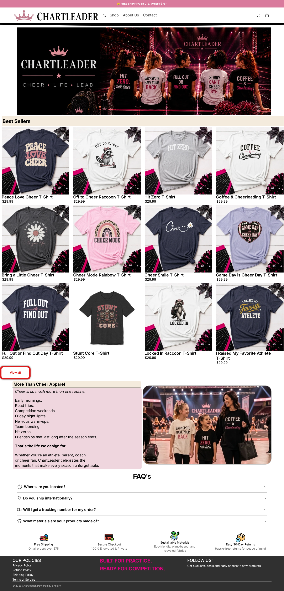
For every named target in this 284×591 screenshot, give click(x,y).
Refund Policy (21, 570)
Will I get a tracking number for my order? (59, 509)
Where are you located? (44, 486)
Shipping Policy (22, 574)
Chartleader (29, 585)
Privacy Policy (22, 565)
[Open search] (104, 15)
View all (15, 372)
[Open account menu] (258, 15)
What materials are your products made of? (61, 521)
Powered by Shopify (49, 585)
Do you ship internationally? (48, 498)
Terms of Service (23, 579)
